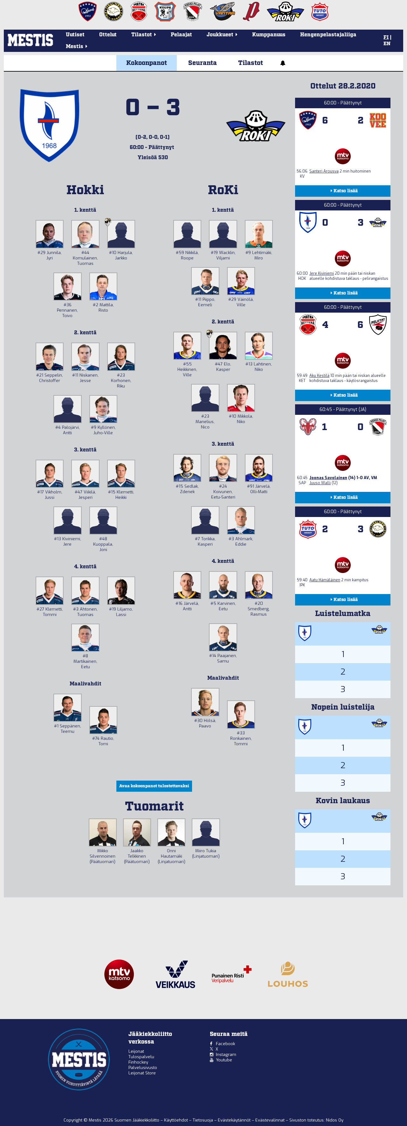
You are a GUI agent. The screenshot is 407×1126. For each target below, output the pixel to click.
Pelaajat (181, 35)
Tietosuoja (203, 1120)
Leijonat (136, 1051)
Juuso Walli (320, 482)
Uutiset (75, 35)
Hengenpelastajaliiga (328, 35)
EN (386, 44)
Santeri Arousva (324, 171)
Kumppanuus (269, 35)
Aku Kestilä (319, 375)
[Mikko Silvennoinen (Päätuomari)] (103, 832)
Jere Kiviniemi (321, 273)
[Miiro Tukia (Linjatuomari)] (206, 832)
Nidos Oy (334, 1120)
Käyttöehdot (176, 1120)
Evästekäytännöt (235, 1120)
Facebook (225, 1043)
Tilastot (250, 63)
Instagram (226, 1054)
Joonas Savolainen (328, 477)
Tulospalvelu (141, 1056)
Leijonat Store (142, 1073)
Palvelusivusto (142, 1067)
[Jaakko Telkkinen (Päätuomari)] (137, 832)
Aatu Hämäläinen (324, 580)
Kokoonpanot (146, 63)
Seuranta (202, 63)
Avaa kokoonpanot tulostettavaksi (154, 786)
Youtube (224, 1060)
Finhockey (138, 1062)
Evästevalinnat (270, 1120)
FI (386, 37)
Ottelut (108, 35)
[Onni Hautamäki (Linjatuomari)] (171, 832)
